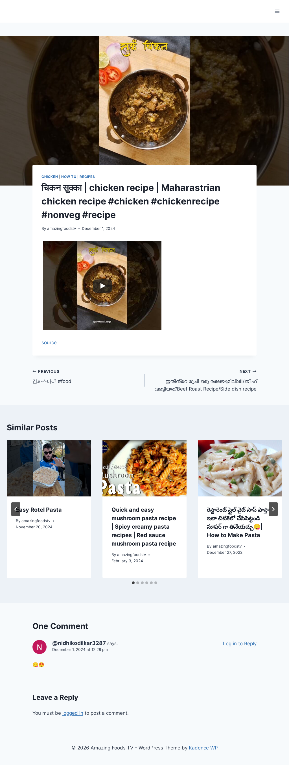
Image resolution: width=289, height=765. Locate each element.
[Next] (273, 509)
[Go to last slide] (15, 509)
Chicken (49, 177)
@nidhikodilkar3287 (79, 643)
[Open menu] (277, 11)
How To (68, 177)
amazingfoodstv (61, 228)
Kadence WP (203, 748)
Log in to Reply (240, 643)
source (49, 342)
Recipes (87, 177)
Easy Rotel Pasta (39, 509)
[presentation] (49, 468)
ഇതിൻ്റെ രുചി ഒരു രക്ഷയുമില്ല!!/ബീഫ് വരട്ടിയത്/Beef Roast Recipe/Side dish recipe (205, 380)
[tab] (133, 582)
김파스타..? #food (51, 376)
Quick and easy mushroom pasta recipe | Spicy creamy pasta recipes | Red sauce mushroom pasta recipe (143, 526)
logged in (72, 713)
